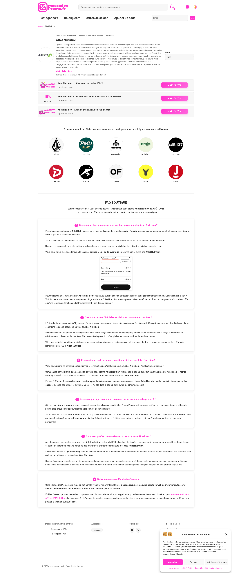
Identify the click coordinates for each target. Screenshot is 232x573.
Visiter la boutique (64, 71)
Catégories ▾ (49, 18)
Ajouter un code (124, 18)
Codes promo (56, 529)
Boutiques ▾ (72, 18)
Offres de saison (97, 18)
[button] (226, 534)
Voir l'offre (174, 85)
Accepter (172, 562)
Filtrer (167, 52)
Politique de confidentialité (198, 568)
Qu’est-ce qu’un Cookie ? (177, 568)
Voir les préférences (216, 562)
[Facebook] (132, 530)
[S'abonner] (191, 18)
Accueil (40, 26)
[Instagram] (138, 530)
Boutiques (56, 534)
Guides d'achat (173, 529)
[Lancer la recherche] (172, 7)
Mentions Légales (215, 568)
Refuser (194, 562)
